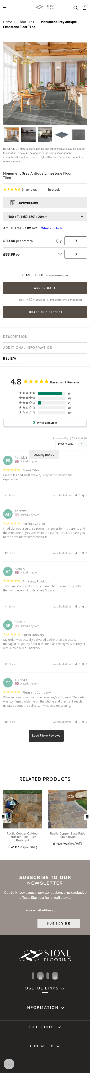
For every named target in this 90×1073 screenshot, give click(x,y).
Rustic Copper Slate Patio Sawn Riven (67, 835)
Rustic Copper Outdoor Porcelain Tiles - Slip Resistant (23, 837)
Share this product (46, 312)
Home (7, 21)
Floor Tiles (27, 21)
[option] (11, 136)
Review (10, 358)
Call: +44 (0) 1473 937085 (32, 299)
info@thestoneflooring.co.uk (66, 299)
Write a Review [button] (47, 423)
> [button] (46, 736)
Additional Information (27, 348)
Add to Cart (45, 287)
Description (15, 337)
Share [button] (11, 495)
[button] (77, 495)
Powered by (70, 438)
